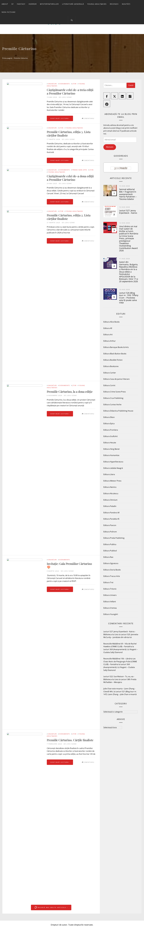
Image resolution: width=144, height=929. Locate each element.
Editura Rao (108, 557)
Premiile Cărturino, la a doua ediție (70, 392)
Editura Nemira (109, 487)
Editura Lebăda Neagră (113, 468)
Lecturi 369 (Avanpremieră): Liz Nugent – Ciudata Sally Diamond (119, 667)
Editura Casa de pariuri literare (116, 379)
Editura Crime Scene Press (114, 391)
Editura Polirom (110, 531)
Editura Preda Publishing (113, 538)
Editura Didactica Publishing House (118, 411)
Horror (33, 4)
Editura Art (108, 334)
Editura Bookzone (110, 366)
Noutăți (126, 4)
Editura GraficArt (110, 436)
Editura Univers (110, 595)
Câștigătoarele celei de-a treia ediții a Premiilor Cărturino (70, 91)
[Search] (71, 20)
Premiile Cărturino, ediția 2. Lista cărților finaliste (68, 217)
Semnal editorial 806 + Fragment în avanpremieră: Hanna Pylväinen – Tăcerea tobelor (128, 194)
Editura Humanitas (111, 455)
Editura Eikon (109, 417)
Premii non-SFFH (79, 170)
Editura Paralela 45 (111, 519)
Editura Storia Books (112, 570)
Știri (74, 84)
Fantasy (21, 4)
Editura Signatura (110, 563)
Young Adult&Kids (97, 4)
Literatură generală (73, 4)
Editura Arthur (109, 341)
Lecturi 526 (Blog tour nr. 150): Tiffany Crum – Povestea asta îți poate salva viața (128, 298)
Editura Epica (109, 423)
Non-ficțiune (9, 12)
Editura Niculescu (110, 493)
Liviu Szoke (67, 97)
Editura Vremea (110, 608)
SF (12, 4)
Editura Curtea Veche (112, 404)
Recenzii (114, 4)
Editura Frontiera (110, 430)
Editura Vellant (109, 601)
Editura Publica (109, 544)
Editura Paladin (109, 506)
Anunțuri (52, 84)
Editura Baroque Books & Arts (116, 347)
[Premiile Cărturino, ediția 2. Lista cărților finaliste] (24, 294)
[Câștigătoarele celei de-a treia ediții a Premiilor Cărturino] (24, 100)
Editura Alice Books (111, 322)
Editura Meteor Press (112, 481)
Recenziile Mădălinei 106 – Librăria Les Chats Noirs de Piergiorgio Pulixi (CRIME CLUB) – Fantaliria (120, 661)
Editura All (107, 328)
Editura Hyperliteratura (113, 461)
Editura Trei (108, 582)
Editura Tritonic (110, 589)
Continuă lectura (59, 118)
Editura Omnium (110, 500)
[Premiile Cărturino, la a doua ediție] (24, 468)
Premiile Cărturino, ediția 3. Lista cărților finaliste (68, 133)
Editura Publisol (110, 550)
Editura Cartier (109, 372)
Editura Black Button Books (114, 353)
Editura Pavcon (109, 525)
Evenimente (64, 84)
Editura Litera (109, 474)
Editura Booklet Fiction (113, 360)
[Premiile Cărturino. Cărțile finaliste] (24, 817)
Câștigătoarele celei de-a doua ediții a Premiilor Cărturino (70, 178)
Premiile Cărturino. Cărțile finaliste (70, 740)
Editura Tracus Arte (111, 576)
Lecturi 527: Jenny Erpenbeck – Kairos (128, 211)
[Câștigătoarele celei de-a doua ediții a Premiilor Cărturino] (24, 186)
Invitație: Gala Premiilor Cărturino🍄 (69, 565)
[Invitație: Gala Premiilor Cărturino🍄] (24, 643)
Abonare (109, 147)
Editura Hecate (109, 442)
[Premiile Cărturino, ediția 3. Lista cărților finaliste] (24, 139)
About (5, 4)
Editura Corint (109, 385)
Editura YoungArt (110, 614)
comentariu (88, 118)
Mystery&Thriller (49, 4)
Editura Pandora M (111, 512)
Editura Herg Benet (111, 449)
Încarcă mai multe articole (52, 907)
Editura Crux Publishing (113, 398)
